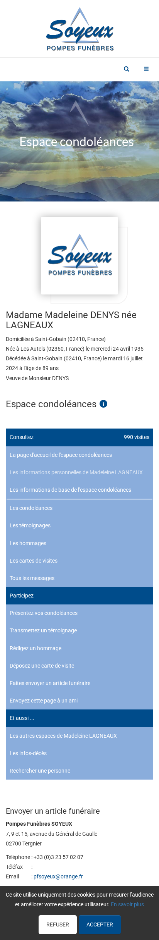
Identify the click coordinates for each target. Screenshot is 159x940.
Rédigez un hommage (35, 648)
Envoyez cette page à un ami (44, 700)
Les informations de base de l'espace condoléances (70, 490)
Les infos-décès (28, 753)
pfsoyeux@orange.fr (58, 876)
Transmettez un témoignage (43, 630)
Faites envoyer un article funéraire (50, 683)
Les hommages (28, 543)
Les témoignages (30, 525)
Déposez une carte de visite (42, 666)
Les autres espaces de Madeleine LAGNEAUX (63, 736)
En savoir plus (127, 904)
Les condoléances (31, 508)
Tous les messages (32, 578)
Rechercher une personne (40, 771)
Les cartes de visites (34, 561)
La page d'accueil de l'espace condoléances (61, 455)
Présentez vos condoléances (44, 613)
